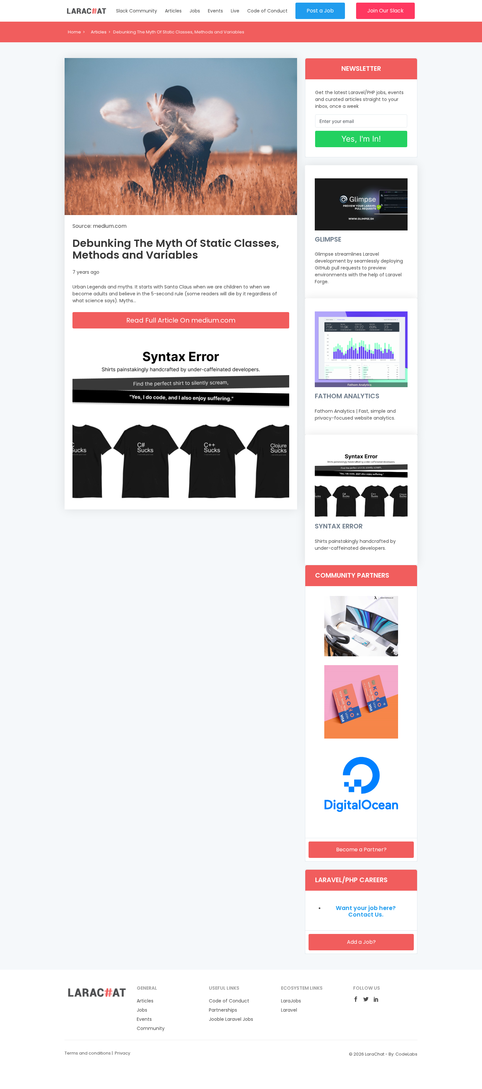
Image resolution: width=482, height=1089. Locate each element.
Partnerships (223, 1010)
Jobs (195, 11)
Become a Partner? (361, 849)
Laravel (289, 1010)
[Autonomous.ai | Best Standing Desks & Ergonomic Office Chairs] (361, 654)
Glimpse (328, 239)
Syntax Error (339, 526)
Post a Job (320, 10)
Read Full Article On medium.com (180, 320)
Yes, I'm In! (361, 139)
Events (215, 11)
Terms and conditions (88, 1053)
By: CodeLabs (403, 1054)
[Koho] (361, 737)
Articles (173, 11)
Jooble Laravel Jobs (231, 1019)
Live (235, 11)
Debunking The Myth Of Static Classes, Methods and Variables (175, 249)
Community (151, 1028)
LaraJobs (291, 1001)
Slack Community (136, 11)
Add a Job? (361, 942)
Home (74, 32)
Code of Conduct (267, 11)
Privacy (122, 1053)
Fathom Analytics (347, 396)
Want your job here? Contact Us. (366, 911)
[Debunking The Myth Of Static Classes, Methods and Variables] (181, 136)
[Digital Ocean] (361, 819)
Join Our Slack (385, 10)
